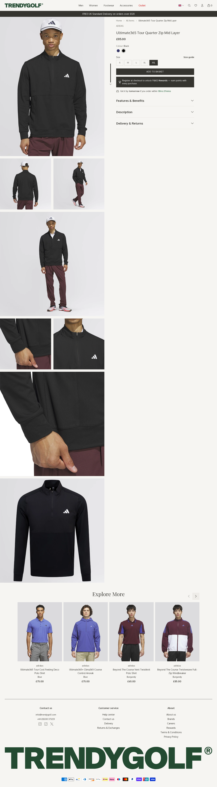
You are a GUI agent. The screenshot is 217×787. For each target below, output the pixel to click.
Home (119, 20)
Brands (171, 719)
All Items (130, 20)
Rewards (171, 727)
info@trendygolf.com (46, 714)
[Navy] (118, 51)
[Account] (202, 5)
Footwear (109, 5)
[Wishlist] (195, 5)
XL (144, 62)
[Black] (123, 51)
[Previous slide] (188, 596)
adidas (39, 665)
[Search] (189, 5)
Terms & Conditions (171, 732)
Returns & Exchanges (108, 727)
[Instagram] (40, 724)
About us (171, 714)
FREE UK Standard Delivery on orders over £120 (108, 13)
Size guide (188, 57)
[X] (51, 724)
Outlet (142, 5)
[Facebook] (46, 724)
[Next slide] (195, 596)
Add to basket (155, 71)
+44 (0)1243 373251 (46, 719)
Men (81, 5)
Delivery (108, 723)
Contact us (108, 719)
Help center (108, 714)
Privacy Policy (171, 736)
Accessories (126, 5)
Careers (171, 723)
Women (93, 5)
